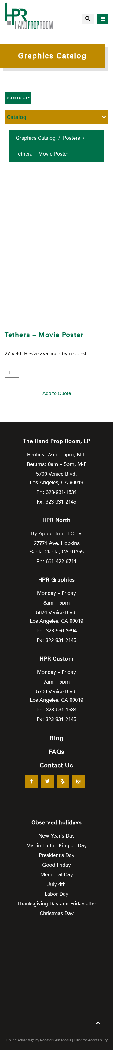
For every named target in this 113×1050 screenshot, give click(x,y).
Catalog (17, 117)
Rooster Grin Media (55, 1040)
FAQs (56, 751)
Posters (71, 138)
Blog (57, 738)
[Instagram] (78, 781)
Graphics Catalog (35, 138)
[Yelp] (63, 781)
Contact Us (56, 765)
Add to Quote (56, 393)
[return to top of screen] (98, 1023)
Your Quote (18, 98)
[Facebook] (31, 781)
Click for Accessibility (91, 1040)
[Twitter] (47, 781)
